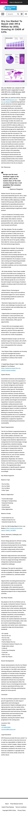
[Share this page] (26, 13)
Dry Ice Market (5, 102)
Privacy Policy (22, 810)
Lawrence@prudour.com (8, 729)
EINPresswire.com (11, 100)
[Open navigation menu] (2, 13)
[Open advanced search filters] (21, 14)
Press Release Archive (16, 804)
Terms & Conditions (20, 807)
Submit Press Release (8, 807)
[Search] (18, 14)
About (7, 804)
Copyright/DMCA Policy (9, 810)
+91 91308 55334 (5, 727)
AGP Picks (4, 2)
